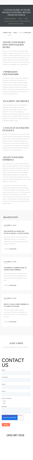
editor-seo (28, 32)
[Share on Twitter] (14, 35)
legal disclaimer (16, 449)
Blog (15, 32)
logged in (13, 347)
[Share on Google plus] (21, 35)
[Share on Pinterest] (23, 35)
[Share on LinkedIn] (16, 35)
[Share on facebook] (12, 35)
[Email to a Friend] (25, 35)
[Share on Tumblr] (19, 35)
